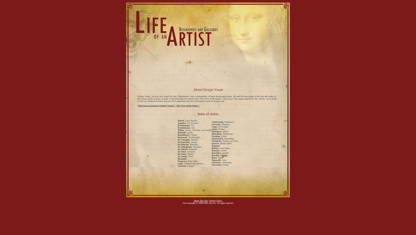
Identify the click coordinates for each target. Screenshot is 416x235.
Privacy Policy (216, 200)
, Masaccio (221, 124)
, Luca (219, 160)
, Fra (186, 125)
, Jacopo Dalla (221, 143)
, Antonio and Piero (225, 141)
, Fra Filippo (220, 127)
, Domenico (223, 122)
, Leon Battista (187, 120)
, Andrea (185, 154)
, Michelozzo (222, 134)
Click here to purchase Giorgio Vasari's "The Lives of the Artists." (169, 105)
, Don (186, 128)
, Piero (185, 156)
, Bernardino (223, 138)
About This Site (201, 200)
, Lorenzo (186, 166)
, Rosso (217, 158)
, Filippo (187, 135)
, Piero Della (188, 161)
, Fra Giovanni (188, 123)
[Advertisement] (208, 73)
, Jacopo (187, 142)
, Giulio (219, 150)
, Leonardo (186, 151)
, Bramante (187, 149)
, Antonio (188, 140)
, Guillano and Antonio (190, 163)
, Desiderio (190, 147)
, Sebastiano (222, 162)
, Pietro (219, 136)
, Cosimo (219, 155)
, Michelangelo (189, 137)
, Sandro (185, 132)
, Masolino (188, 144)
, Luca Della (220, 148)
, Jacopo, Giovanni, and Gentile (195, 130)
